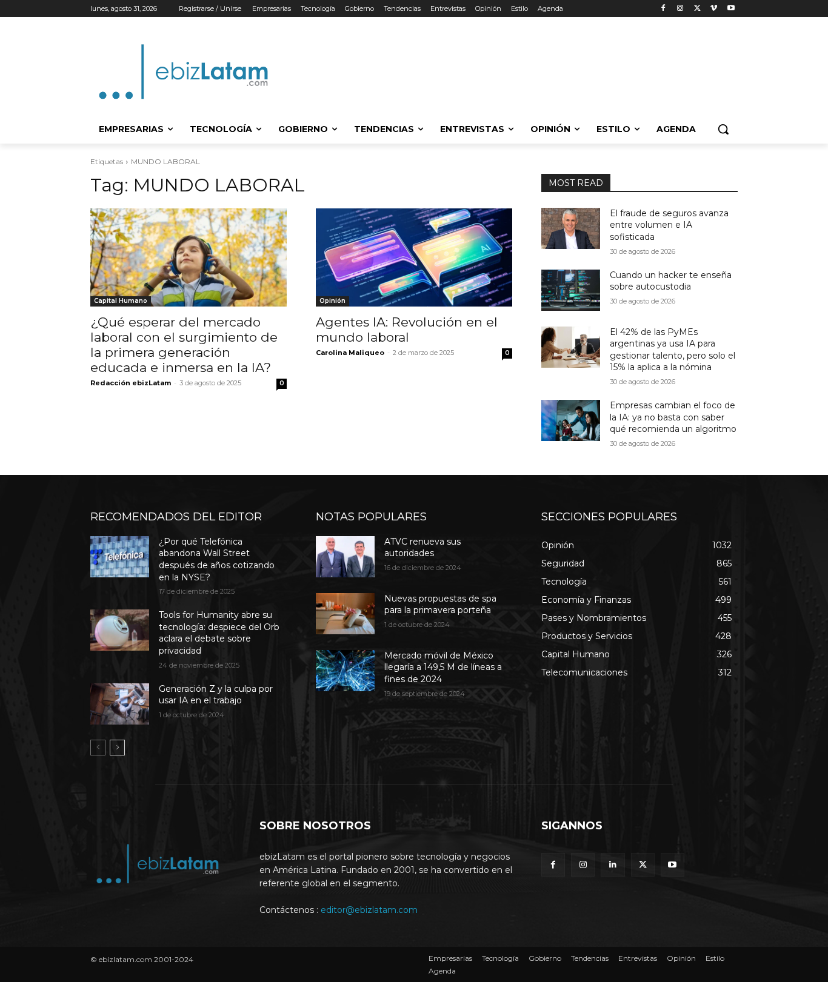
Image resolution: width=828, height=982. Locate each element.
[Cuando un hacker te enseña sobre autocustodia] (570, 290)
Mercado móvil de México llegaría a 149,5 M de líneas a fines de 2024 (443, 667)
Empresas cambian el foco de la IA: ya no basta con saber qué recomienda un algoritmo (673, 417)
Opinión (332, 301)
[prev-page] (97, 747)
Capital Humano (120, 301)
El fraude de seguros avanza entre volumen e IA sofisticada (669, 225)
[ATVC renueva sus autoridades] (345, 556)
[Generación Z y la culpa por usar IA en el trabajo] (119, 704)
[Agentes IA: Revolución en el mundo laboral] (414, 257)
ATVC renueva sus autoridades (422, 547)
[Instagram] (680, 9)
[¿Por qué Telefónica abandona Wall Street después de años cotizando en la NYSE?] (119, 556)
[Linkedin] (612, 865)
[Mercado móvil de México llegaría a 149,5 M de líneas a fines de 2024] (345, 670)
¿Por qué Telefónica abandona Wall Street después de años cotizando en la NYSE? (217, 559)
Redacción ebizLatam (130, 383)
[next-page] (117, 747)
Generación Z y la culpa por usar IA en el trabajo (216, 694)
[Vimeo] (714, 9)
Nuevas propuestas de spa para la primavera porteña (440, 604)
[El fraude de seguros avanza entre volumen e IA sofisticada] (570, 228)
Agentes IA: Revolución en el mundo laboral (407, 329)
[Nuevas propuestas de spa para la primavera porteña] (345, 613)
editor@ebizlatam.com (369, 909)
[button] (723, 129)
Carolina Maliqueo (350, 352)
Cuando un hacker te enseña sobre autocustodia (671, 281)
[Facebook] (663, 9)
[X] (697, 9)
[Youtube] (731, 9)
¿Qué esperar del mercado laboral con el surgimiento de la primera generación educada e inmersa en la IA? (184, 344)
